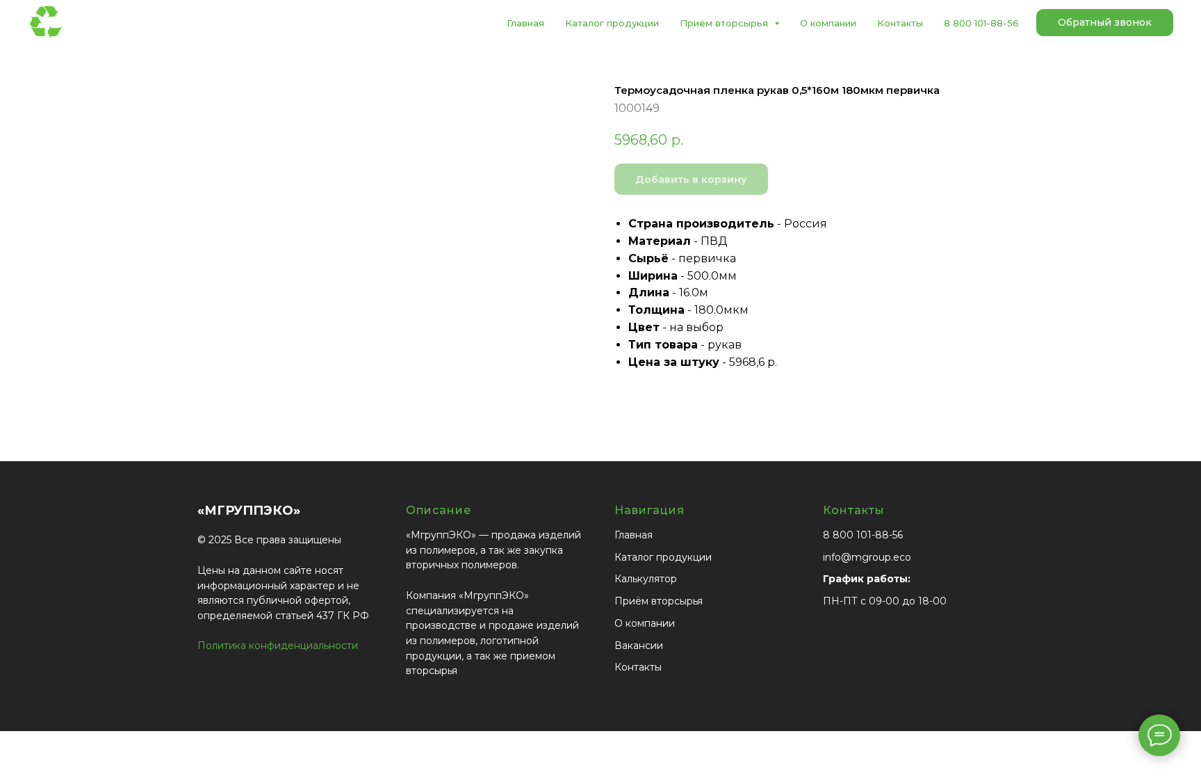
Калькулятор (645, 578)
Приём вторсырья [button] (725, 23)
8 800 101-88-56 (981, 23)
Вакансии (638, 645)
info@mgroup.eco (867, 557)
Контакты (900, 23)
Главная (525, 23)
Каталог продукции (612, 23)
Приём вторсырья (658, 601)
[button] (1104, 23)
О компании (828, 23)
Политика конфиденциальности (277, 645)
